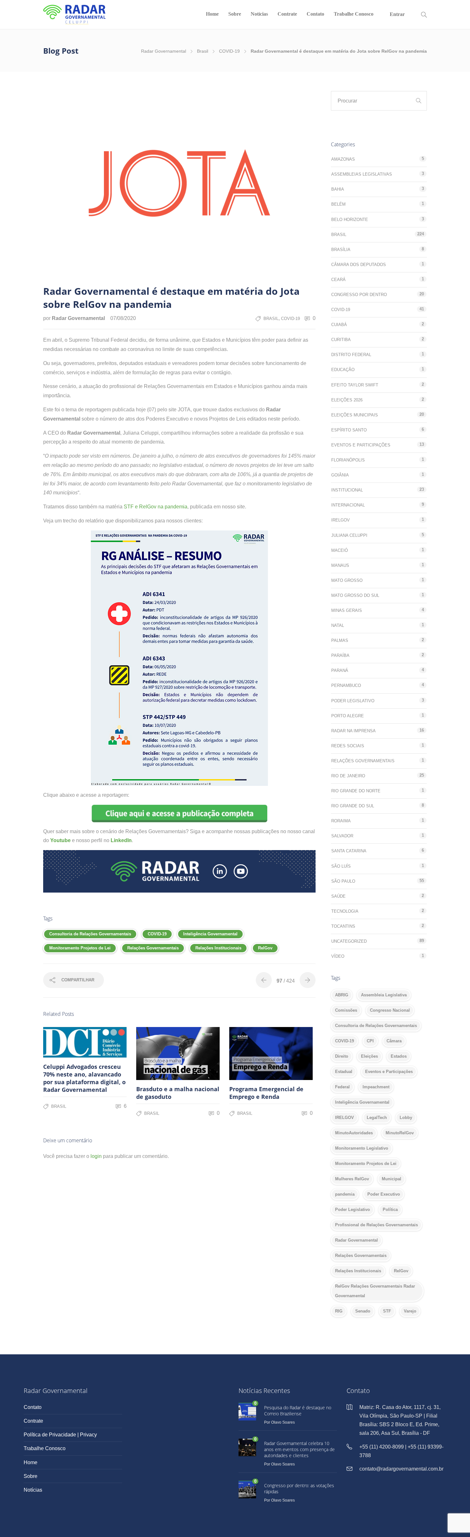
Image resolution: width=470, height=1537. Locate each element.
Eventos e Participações (360, 445)
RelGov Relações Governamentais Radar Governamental (375, 1291)
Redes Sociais (347, 745)
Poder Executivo (383, 1194)
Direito (341, 1056)
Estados (399, 1056)
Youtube (60, 840)
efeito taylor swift (354, 385)
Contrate (287, 14)
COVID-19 (229, 51)
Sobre (234, 14)
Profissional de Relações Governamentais (376, 1224)
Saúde (338, 896)
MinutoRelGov (400, 1132)
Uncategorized (349, 941)
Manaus (340, 565)
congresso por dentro (359, 294)
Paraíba (340, 655)
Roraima (341, 820)
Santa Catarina (348, 850)
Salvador (342, 835)
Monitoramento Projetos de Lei (80, 948)
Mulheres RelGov (352, 1178)
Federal (342, 1086)
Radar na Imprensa (353, 730)
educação (343, 369)
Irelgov (340, 520)
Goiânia (340, 475)
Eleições (369, 1056)
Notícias (259, 14)
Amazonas (343, 159)
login (96, 1156)
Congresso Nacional (390, 1010)
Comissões (346, 1010)
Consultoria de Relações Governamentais (90, 934)
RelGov (265, 948)
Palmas (339, 640)
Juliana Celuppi (349, 535)
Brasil (202, 51)
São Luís (341, 866)
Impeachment (376, 1086)
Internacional (348, 505)
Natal (337, 625)
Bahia (337, 189)
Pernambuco (346, 685)
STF (387, 1311)
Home (212, 14)
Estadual (343, 1071)
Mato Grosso (347, 580)
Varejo (410, 1311)
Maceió (339, 550)
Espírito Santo (349, 430)
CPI (370, 1041)
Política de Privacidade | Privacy (60, 1434)
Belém (338, 204)
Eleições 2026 (347, 400)
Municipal (391, 1178)
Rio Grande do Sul (352, 805)
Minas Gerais (346, 610)
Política (390, 1209)
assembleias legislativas (361, 174)
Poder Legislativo (352, 700)
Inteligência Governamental (210, 934)
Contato (315, 14)
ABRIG (341, 995)
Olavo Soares (283, 1422)
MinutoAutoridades (354, 1132)
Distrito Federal (351, 354)
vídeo (337, 956)
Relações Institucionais (218, 948)
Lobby (406, 1117)
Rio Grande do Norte (355, 790)
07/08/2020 (123, 318)
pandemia (345, 1194)
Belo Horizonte (349, 219)
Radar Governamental (163, 51)
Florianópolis (348, 460)
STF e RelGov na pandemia (155, 506)
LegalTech (377, 1117)
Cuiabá (339, 324)
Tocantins (343, 926)
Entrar (397, 14)
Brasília (340, 249)
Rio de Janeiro (348, 775)
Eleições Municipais (354, 415)
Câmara (394, 1041)
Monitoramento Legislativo (361, 1148)
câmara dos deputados (358, 264)
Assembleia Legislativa (384, 995)
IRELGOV (344, 1117)
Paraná (339, 670)
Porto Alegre (347, 715)
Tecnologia (344, 911)
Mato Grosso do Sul (355, 595)
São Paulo (343, 881)
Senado (362, 1311)
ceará (338, 279)
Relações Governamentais (153, 948)
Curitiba (341, 339)
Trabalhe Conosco (353, 14)
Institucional (347, 490)
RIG (338, 1311)
